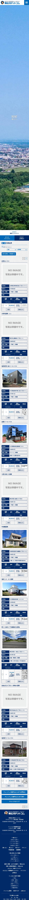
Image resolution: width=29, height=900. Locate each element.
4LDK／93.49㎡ (18, 781)
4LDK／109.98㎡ (18, 730)
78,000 (11, 730)
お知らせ (23, 890)
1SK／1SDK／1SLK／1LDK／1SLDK (11, 899)
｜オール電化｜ (14, 882)
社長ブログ (16, 890)
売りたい (17, 847)
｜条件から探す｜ (14, 839)
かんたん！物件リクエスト (14, 868)
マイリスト (23, 870)
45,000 (11, 305)
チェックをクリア (14, 801)
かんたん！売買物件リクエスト (11, 870)
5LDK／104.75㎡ (18, 358)
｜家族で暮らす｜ (14, 859)
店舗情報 (18, 849)
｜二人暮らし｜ (14, 857)
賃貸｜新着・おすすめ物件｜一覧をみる (14, 864)
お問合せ (14, 872)
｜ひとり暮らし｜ (14, 855)
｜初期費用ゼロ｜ (14, 885)
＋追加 (8, 309)
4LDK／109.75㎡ (18, 412)
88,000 (11, 412)
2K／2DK (24, 899)
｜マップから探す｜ (14, 843)
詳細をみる (21, 309)
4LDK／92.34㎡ (18, 466)
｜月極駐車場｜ (14, 887)
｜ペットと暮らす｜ (14, 861)
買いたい (5, 847)
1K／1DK (16, 897)
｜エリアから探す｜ (14, 841)
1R (11, 897)
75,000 (11, 358)
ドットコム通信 (7, 890)
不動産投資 (11, 849)
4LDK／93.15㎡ (18, 305)
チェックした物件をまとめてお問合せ (14, 792)
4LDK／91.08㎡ (18, 571)
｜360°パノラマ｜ (14, 883)
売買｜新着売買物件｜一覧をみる (14, 866)
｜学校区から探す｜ (14, 845)
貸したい (11, 847)
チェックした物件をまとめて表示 (14, 796)
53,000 (11, 619)
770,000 (11, 674)
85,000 (11, 466)
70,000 (11, 571)
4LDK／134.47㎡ (18, 674)
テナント (24, 847)
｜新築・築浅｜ (14, 880)
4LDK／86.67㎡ (18, 518)
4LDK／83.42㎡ (18, 619)
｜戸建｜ (14, 878)
